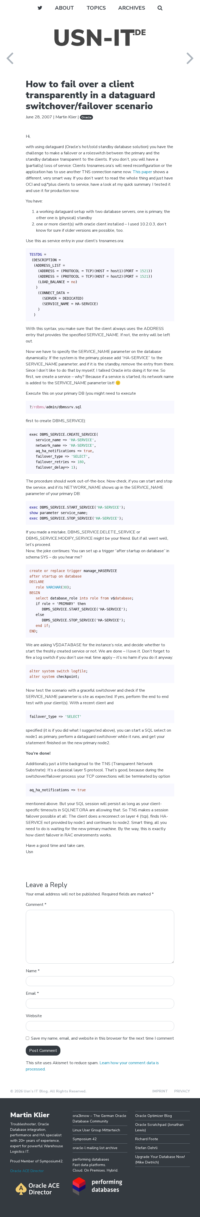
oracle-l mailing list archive (95, 1147)
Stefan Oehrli (146, 1147)
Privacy (182, 1091)
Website (34, 1016)
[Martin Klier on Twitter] (40, 8)
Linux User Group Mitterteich (96, 1130)
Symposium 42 (85, 1139)
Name (33, 971)
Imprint (160, 1091)
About (64, 7)
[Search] (160, 8)
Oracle (86, 117)
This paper (142, 172)
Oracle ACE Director (27, 1170)
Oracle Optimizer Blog (153, 1115)
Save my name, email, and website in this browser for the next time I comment (102, 1038)
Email (32, 993)
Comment (36, 904)
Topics (96, 7)
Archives (131, 7)
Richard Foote (146, 1139)
